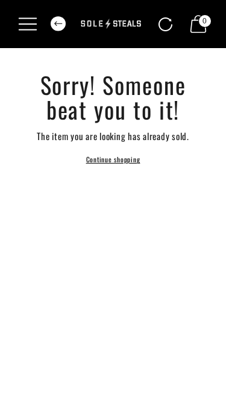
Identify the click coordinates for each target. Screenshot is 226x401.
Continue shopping (113, 159)
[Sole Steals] (112, 24)
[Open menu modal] (28, 24)
